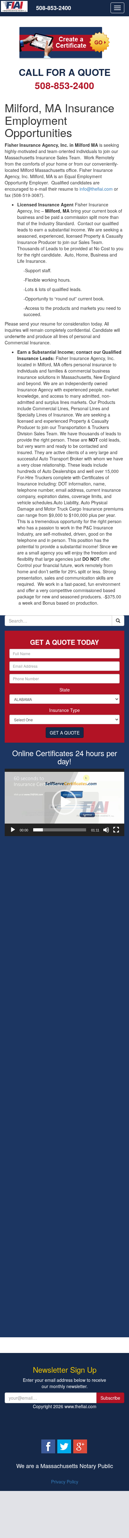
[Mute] (106, 830)
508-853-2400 (53, 8)
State (64, 690)
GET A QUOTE (65, 732)
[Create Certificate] (64, 42)
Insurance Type (64, 710)
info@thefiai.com (96, 189)
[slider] (59, 829)
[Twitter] (64, 1446)
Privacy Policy (64, 1481)
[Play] (13, 830)
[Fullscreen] (116, 830)
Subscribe (110, 1398)
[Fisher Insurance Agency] (18, 8)
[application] (64, 802)
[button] (64, 802)
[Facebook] (48, 1446)
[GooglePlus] (80, 1446)
